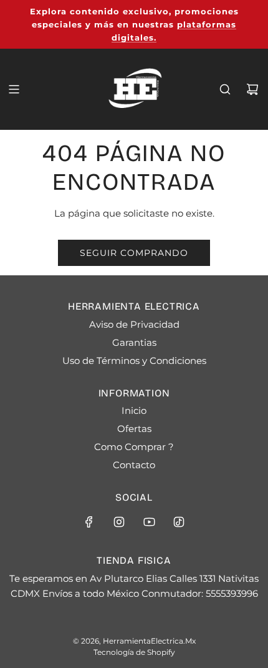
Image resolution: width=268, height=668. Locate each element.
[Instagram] (119, 522)
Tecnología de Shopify (134, 652)
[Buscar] (225, 89)
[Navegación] (13, 89)
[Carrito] (252, 89)
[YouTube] (149, 522)
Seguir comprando (134, 252)
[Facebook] (89, 522)
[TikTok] (179, 522)
